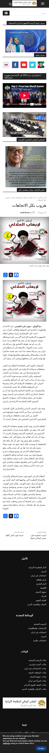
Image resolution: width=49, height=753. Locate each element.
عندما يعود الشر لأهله (15, 535)
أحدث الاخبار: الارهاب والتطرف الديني (23, 197)
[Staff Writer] (34, 212)
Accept (41, 748)
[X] (11, 275)
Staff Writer (25, 213)
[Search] (6, 13)
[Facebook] (16, 275)
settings (6, 743)
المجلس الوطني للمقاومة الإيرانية (31, 140)
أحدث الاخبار (42, 197)
